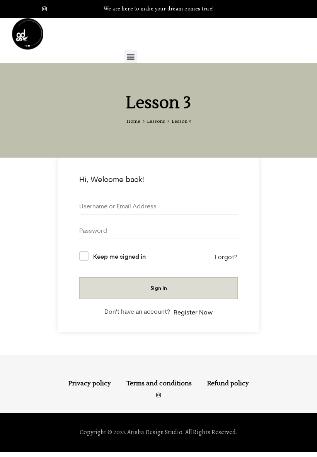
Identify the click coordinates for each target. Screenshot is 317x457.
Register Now (193, 312)
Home (133, 121)
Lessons (156, 121)
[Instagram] (44, 9)
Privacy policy (89, 383)
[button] (130, 56)
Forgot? (226, 257)
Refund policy (228, 383)
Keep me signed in (119, 256)
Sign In (158, 288)
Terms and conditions (159, 383)
